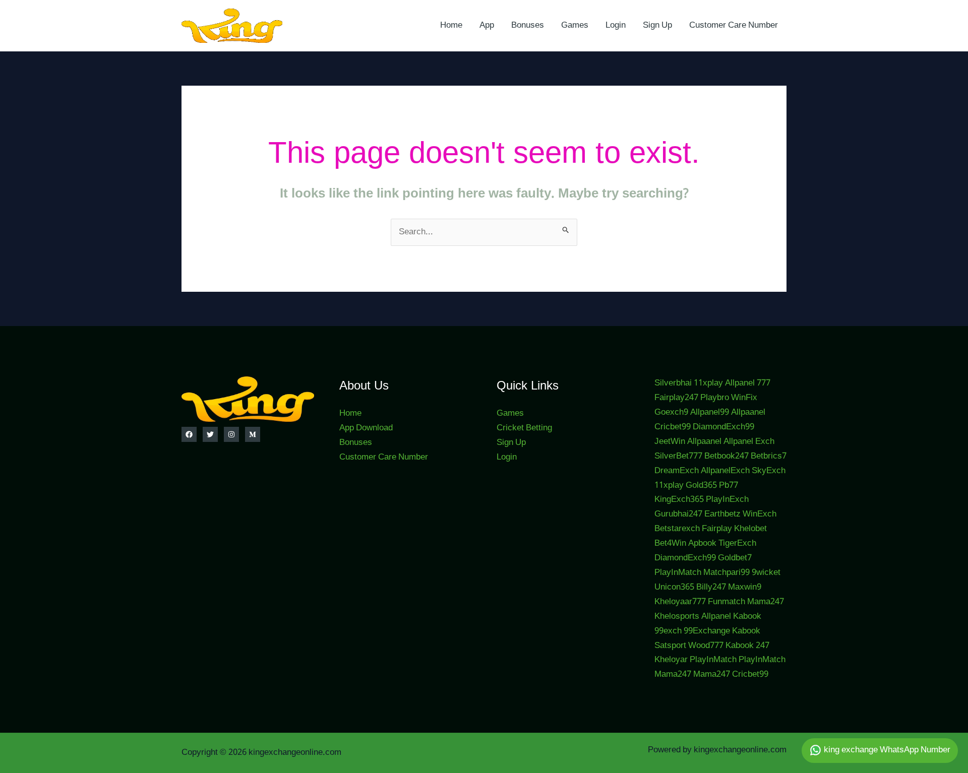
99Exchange (707, 631)
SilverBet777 (678, 456)
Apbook (702, 543)
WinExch (759, 514)
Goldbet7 (735, 558)
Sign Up (657, 25)
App (486, 25)
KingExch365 (679, 499)
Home (451, 25)
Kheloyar (671, 660)
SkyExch (768, 471)
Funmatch (726, 602)
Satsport (670, 645)
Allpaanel (748, 412)
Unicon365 (674, 587)
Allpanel (716, 616)
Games (574, 25)
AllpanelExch (725, 471)
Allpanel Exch (748, 441)
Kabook (747, 616)
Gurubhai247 (678, 514)
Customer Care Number (733, 25)
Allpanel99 (709, 412)
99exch (668, 631)
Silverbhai (673, 383)
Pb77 (728, 485)
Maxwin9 (744, 587)
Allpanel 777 (747, 383)
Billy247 (711, 587)
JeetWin (669, 441)
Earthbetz (722, 514)
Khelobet (750, 529)
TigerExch (737, 543)
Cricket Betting (524, 428)
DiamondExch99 (723, 427)
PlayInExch (727, 499)
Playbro (714, 398)
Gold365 (701, 485)
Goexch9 (671, 412)
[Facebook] (189, 434)
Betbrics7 (768, 456)
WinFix (744, 398)
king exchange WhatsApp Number (886, 750)
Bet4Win (670, 543)
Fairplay (717, 529)
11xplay (708, 383)
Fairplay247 (676, 398)
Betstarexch (677, 529)
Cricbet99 (672, 427)
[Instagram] (231, 434)
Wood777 (705, 645)
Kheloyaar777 (680, 602)
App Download (366, 428)
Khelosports (676, 616)
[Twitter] (210, 434)
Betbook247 (726, 456)
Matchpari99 (726, 572)
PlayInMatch (677, 572)
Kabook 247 (747, 645)
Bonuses (527, 25)
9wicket (766, 572)
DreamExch (676, 471)
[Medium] (252, 434)
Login (616, 25)
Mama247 (765, 602)
